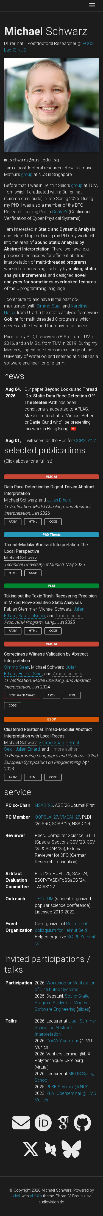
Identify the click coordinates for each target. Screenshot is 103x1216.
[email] (21, 1123)
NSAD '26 (44, 805)
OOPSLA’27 (85, 440)
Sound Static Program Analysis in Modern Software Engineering (62, 1002)
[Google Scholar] (62, 1123)
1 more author (69, 615)
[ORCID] (43, 1123)
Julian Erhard (59, 500)
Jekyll (16, 1196)
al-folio (36, 1196)
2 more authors (67, 673)
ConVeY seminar (62, 1040)
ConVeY (60, 211)
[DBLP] (50, 1150)
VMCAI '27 (70, 817)
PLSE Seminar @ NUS (67, 1086)
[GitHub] (82, 1123)
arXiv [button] (13, 521)
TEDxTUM (44, 898)
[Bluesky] (71, 1150)
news (14, 376)
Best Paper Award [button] (22, 695)
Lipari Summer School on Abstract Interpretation (65, 1027)
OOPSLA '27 (46, 817)
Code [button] (53, 521)
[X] (31, 1150)
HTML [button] (33, 521)
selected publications (45, 450)
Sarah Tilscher (31, 615)
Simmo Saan (49, 306)
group (26, 174)
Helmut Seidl (30, 673)
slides (83, 1009)
